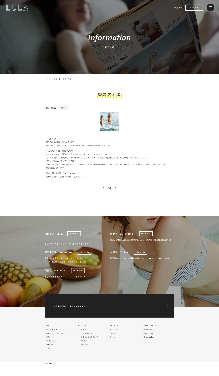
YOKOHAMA (86, 333)
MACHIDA (85, 345)
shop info (74, 234)
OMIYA (84, 341)
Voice (112, 333)
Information (115, 326)
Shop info (82, 326)
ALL (109, 187)
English (178, 7)
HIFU (48, 337)
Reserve (194, 7)
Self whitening (148, 329)
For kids (49, 345)
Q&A (48, 348)
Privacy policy (148, 337)
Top (47, 326)
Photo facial (51, 341)
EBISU (84, 329)
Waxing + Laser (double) (56, 333)
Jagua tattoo (147, 333)
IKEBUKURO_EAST (89, 337)
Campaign (114, 329)
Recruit (113, 337)
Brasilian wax (51, 329)
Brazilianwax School (150, 326)
